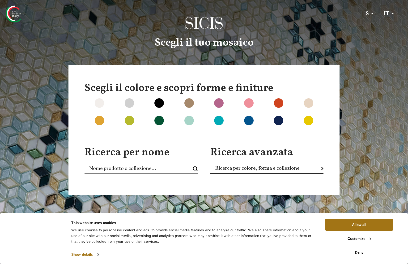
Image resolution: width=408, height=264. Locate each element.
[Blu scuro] (268, 124)
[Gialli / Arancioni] (89, 124)
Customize (356, 239)
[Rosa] (238, 106)
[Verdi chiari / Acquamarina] (178, 124)
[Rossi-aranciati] (268, 106)
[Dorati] (298, 124)
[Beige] (298, 106)
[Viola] (208, 106)
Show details (82, 254)
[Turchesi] (208, 124)
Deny (359, 252)
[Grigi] (119, 106)
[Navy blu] (238, 124)
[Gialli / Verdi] (119, 124)
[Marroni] (178, 106)
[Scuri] (149, 106)
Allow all (359, 225)
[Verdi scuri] (149, 124)
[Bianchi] (89, 106)
